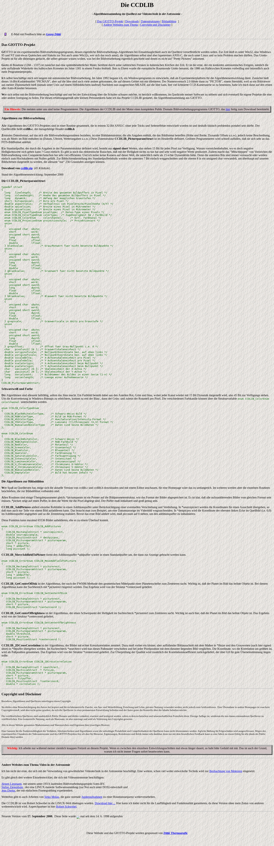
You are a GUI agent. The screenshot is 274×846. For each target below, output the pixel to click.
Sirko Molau (51, 796)
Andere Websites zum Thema (120, 24)
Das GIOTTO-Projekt (110, 21)
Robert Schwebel (66, 806)
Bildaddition (169, 21)
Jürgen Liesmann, (11, 783)
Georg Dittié (53, 34)
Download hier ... (105, 803)
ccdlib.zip (27, 168)
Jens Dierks (8, 790)
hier (228, 109)
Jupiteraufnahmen (91, 796)
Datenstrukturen (150, 21)
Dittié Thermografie (175, 833)
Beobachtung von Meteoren (225, 771)
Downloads (132, 21)
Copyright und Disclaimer (155, 24)
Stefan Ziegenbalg (12, 787)
